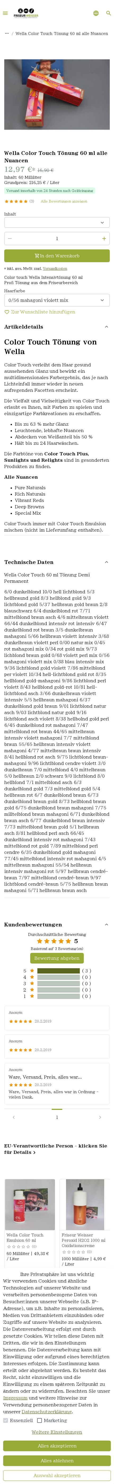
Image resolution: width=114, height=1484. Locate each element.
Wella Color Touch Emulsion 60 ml (25, 1237)
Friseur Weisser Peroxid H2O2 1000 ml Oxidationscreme (84, 1240)
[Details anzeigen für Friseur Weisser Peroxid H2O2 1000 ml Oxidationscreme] (85, 1204)
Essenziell (21, 1420)
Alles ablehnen (57, 1461)
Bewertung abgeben (57, 958)
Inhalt (10, 214)
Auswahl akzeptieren (57, 1475)
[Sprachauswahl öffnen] (96, 13)
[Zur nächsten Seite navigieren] (100, 1117)
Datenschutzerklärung (47, 1412)
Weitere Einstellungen (57, 1432)
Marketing (55, 1420)
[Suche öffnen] (108, 13)
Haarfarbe (14, 291)
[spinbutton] (57, 238)
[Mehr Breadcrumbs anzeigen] (7, 33)
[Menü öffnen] (5, 13)
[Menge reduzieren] (10, 238)
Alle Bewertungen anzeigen (64, 201)
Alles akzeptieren (57, 1446)
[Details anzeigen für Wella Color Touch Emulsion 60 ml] (30, 1204)
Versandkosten (55, 268)
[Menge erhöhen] (104, 238)
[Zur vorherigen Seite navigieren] (13, 1117)
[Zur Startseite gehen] (26, 13)
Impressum (15, 1398)
